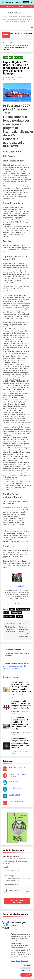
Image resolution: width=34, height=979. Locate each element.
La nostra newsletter (15, 788)
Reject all (26, 966)
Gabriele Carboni (10, 77)
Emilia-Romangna (23, 609)
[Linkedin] (16, 603)
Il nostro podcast (14, 795)
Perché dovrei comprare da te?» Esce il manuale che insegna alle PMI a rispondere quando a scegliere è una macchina (21, 686)
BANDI (6, 58)
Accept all (26, 975)
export (6, 613)
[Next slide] (31, 6)
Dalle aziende (13, 781)
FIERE (11, 58)
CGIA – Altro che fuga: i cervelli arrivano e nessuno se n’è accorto (15, 6)
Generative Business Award (18, 767)
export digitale (16, 613)
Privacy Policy (15, 961)
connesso (16, 653)
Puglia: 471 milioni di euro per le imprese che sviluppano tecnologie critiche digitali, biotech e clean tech (21, 743)
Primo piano (18, 58)
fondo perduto (9, 616)
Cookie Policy (25, 961)
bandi (12, 609)
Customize (26, 970)
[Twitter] (18, 603)
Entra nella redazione (16, 802)
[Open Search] (32, 27)
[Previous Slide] (28, 6)
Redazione (16, 695)
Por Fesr (19, 616)
